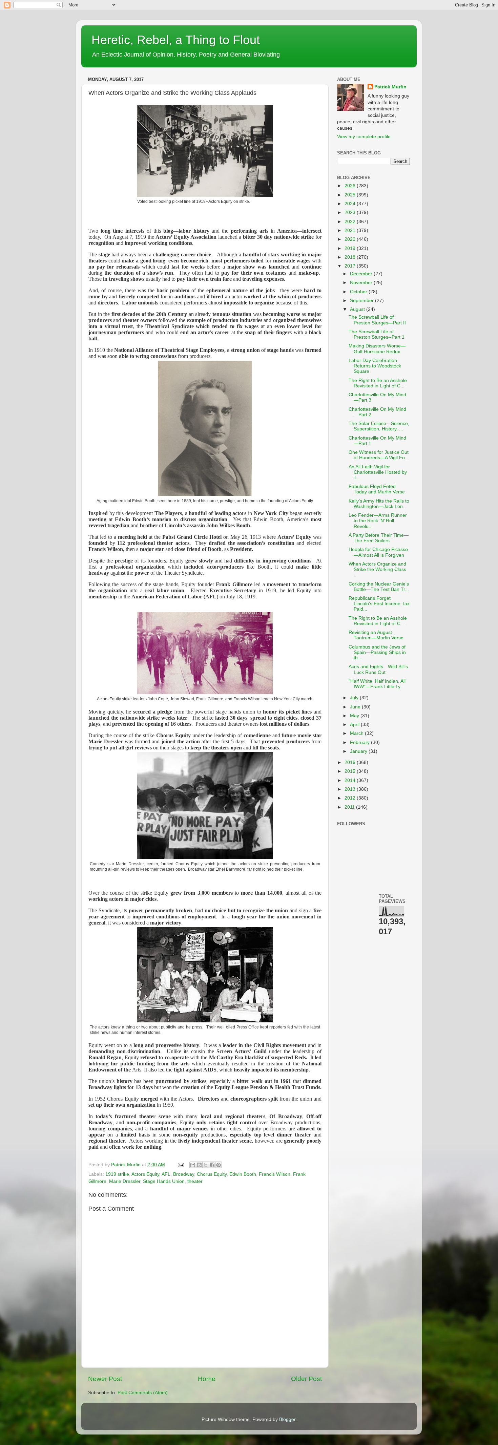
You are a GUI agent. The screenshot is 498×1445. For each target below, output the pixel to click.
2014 (351, 780)
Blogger (287, 1419)
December (362, 273)
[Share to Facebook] (212, 1165)
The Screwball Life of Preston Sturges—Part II (377, 320)
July (355, 697)
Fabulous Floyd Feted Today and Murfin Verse (377, 489)
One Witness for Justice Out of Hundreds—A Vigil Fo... (379, 455)
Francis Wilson (274, 1174)
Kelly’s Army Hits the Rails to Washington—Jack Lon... (379, 503)
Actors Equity (145, 1174)
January (359, 751)
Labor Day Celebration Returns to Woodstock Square (375, 366)
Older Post (306, 1378)
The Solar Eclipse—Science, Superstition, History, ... (379, 426)
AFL (166, 1174)
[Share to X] (205, 1165)
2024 (351, 203)
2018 (351, 257)
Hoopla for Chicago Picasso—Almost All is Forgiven (378, 552)
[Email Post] (180, 1164)
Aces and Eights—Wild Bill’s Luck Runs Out (378, 669)
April (355, 724)
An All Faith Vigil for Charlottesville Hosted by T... (378, 472)
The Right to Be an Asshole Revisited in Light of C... (378, 383)
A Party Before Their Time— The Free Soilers (379, 538)
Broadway (183, 1174)
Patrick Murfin (390, 86)
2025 (351, 194)
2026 (351, 185)
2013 (351, 789)
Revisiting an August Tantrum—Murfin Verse (376, 635)
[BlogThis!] (199, 1165)
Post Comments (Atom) (143, 1392)
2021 (351, 230)
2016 (351, 762)
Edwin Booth (242, 1174)
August (358, 309)
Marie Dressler (124, 1181)
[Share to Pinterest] (218, 1165)
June (356, 706)
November (362, 282)
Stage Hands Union (164, 1181)
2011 (350, 807)
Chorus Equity (212, 1174)
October (359, 291)
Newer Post (105, 1378)
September (362, 300)
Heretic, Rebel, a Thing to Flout (175, 40)
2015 (351, 771)
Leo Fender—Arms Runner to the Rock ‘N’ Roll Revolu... (378, 521)
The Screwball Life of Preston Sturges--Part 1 (376, 334)
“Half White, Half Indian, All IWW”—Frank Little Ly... (377, 684)
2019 (351, 248)
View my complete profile (364, 136)
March (357, 733)
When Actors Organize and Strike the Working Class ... (377, 569)
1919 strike (117, 1174)
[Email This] (192, 1165)
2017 (351, 266)
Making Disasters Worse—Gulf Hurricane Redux (377, 348)
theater (195, 1181)
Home (206, 1378)
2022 (351, 221)
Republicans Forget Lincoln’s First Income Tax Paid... (379, 604)
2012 (351, 798)
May (355, 715)
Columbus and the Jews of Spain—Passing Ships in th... (377, 652)
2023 (351, 212)
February (360, 742)
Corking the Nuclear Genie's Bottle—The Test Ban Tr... (379, 586)
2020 (351, 239)
